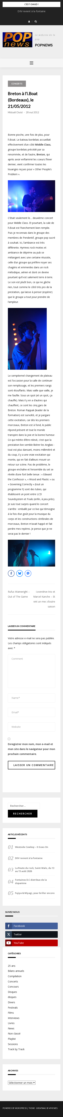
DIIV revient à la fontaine (32, 11)
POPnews (44, 45)
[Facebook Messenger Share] (28, 573)
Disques (12, 992)
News (11, 1028)
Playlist (12, 1038)
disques (12, 997)
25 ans (11, 965)
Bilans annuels (16, 971)
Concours (13, 986)
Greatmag (41, 1108)
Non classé (14, 1033)
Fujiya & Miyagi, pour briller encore (35, 893)
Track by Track (16, 1049)
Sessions (13, 1044)
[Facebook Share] (11, 573)
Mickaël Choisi (15, 112)
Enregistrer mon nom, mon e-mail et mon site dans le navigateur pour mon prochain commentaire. (31, 749)
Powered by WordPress (15, 1108)
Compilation (15, 976)
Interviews (13, 1018)
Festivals (13, 1007)
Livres (11, 1023)
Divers (11, 1002)
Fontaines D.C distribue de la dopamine (31, 881)
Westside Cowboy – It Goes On (31, 847)
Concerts (16, 83)
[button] (29, 21)
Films (11, 1012)
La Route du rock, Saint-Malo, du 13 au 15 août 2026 (34, 869)
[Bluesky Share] (19, 573)
